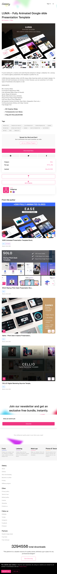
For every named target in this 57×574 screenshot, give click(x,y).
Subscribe (28, 423)
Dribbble (4, 514)
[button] (53, 4)
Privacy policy (5, 491)
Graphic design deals (7, 534)
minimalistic (17, 130)
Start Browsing (28, 558)
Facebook (4, 523)
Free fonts (4, 537)
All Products (5, 20)
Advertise (4, 503)
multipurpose (46, 128)
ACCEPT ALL (6, 571)
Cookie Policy (22, 566)
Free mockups (5, 540)
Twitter (4, 517)
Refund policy (5, 497)
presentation (6, 125)
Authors (4, 471)
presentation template (16, 125)
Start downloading (7, 474)
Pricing (3, 480)
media (10, 130)
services (5, 130)
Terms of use (5, 494)
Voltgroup (13, 189)
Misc (11, 20)
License (4, 500)
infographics (6, 128)
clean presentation (28, 125)
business (49, 125)
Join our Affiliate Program (28, 143)
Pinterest (4, 526)
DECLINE (15, 571)
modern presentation (40, 125)
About (3, 468)
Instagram (4, 520)
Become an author (6, 477)
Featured (8, 243)
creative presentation (35, 128)
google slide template (16, 128)
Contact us (4, 506)
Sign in (49, 3)
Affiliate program (6, 483)
